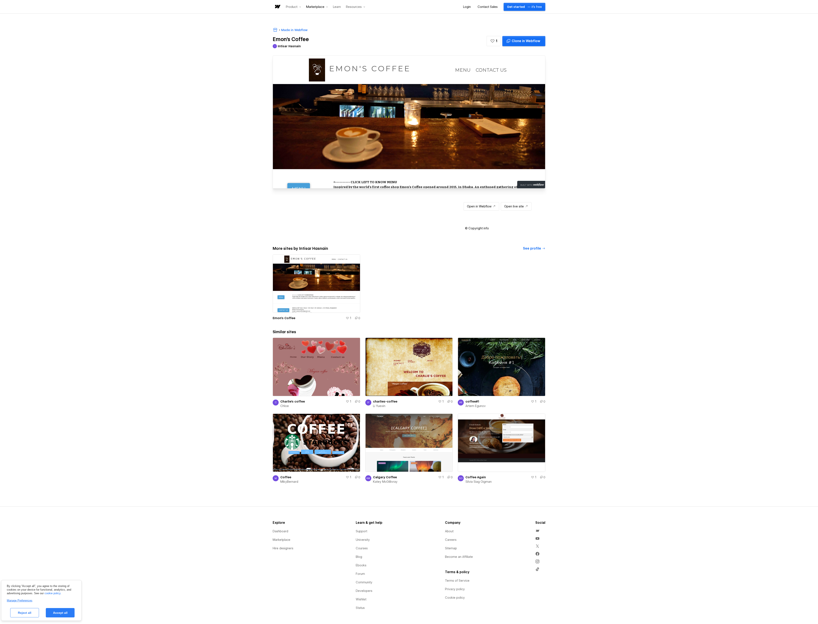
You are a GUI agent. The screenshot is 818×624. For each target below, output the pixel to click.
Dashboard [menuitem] (280, 531)
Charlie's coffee (292, 401)
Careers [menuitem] (451, 539)
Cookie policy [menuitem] (455, 597)
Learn (337, 7)
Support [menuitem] (361, 531)
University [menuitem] (363, 539)
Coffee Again (475, 477)
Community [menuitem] (364, 582)
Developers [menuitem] (364, 591)
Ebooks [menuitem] (361, 565)
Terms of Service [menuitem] (457, 580)
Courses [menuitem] (362, 548)
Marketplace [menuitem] (281, 539)
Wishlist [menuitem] (361, 599)
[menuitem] (537, 531)
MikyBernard (289, 481)
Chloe (284, 406)
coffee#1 (472, 401)
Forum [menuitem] (360, 573)
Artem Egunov (475, 406)
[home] (277, 7)
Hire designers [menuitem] (283, 548)
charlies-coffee (385, 401)
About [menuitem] (449, 531)
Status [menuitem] (360, 608)
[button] (293, 7)
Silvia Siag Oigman (478, 481)
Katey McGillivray (385, 481)
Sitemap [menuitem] (451, 548)
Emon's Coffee (284, 318)
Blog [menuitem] (359, 556)
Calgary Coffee (385, 477)
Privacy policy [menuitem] (455, 589)
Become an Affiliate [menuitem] (459, 556)
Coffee (285, 477)
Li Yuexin (379, 406)
